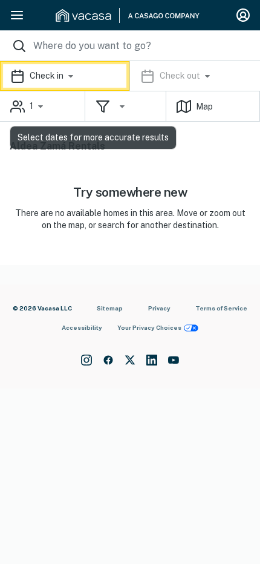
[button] (130, 76)
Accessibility (82, 327)
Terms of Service (221, 308)
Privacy (159, 308)
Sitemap (110, 308)
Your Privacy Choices (149, 327)
